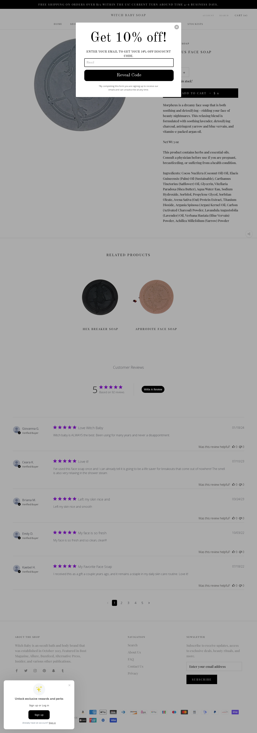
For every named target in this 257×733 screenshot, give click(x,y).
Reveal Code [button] (129, 75)
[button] (176, 27)
